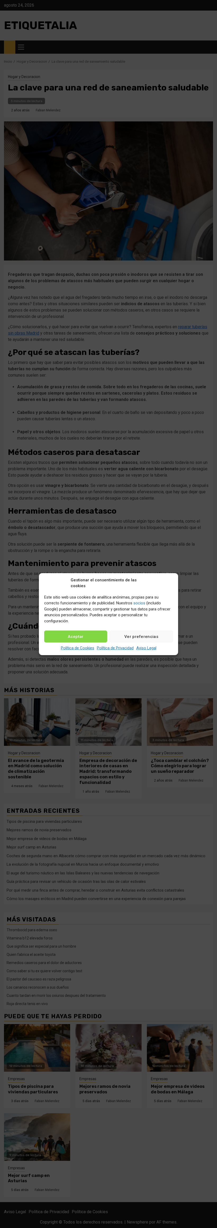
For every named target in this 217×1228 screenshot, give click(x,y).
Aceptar (75, 636)
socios (139, 603)
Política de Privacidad (115, 648)
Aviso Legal (146, 648)
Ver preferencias (141, 636)
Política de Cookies (77, 648)
